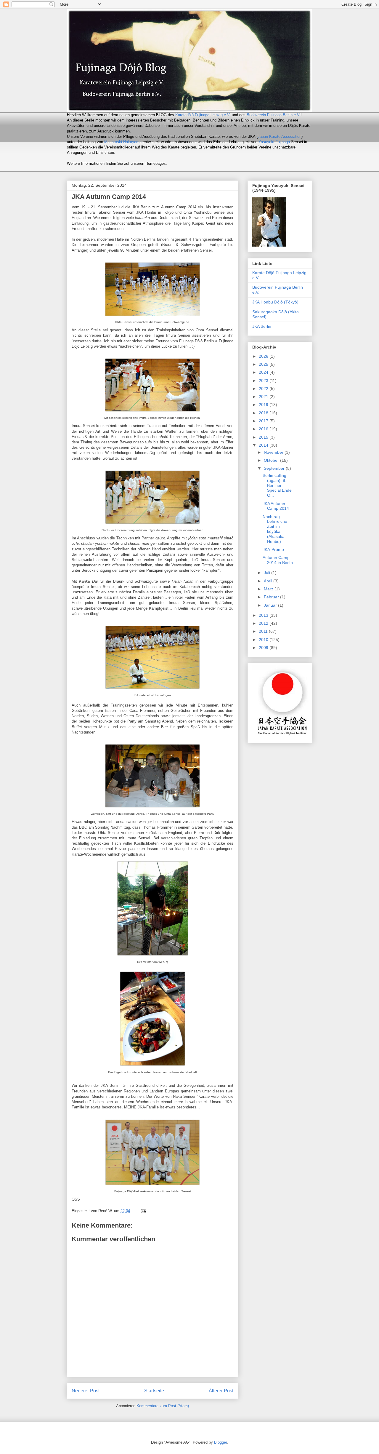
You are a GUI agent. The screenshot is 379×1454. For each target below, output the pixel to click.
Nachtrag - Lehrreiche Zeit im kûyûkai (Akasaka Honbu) (275, 529)
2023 (264, 380)
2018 (264, 412)
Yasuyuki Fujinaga (274, 142)
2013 (264, 615)
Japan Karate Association (279, 136)
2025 (264, 364)
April (268, 581)
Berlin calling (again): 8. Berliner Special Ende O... (277, 485)
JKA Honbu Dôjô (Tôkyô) (275, 302)
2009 (264, 647)
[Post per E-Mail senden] (143, 1211)
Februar (272, 597)
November (274, 452)
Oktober (272, 460)
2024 (264, 372)
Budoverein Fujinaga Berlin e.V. (274, 115)
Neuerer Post (85, 1390)
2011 (264, 631)
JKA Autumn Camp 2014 (276, 506)
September (275, 468)
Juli (267, 572)
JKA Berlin (261, 326)
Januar (271, 605)
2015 (264, 437)
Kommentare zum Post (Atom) (162, 1406)
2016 (264, 428)
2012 (264, 623)
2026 (264, 356)
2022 (264, 388)
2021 (264, 396)
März (269, 589)
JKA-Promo (273, 549)
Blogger (220, 1442)
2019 (264, 404)
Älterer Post (221, 1390)
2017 (264, 420)
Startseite (154, 1390)
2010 (264, 639)
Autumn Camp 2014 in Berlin (278, 560)
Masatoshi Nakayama (123, 142)
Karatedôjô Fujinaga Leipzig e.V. (203, 115)
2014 (264, 445)
